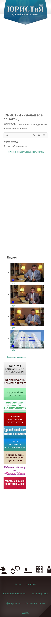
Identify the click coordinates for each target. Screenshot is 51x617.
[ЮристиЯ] (25, 14)
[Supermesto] (15, 432)
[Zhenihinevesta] (15, 470)
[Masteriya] (15, 419)
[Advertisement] (25, 56)
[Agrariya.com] (15, 381)
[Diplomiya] (15, 393)
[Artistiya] (15, 368)
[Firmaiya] (15, 482)
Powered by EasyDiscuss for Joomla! (25, 152)
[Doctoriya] (15, 406)
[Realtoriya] (15, 444)
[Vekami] (15, 457)
